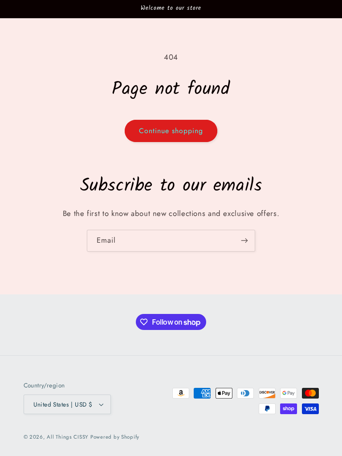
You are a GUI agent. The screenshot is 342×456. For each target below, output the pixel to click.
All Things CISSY (67, 436)
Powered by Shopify (114, 436)
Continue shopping (171, 131)
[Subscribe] (244, 241)
